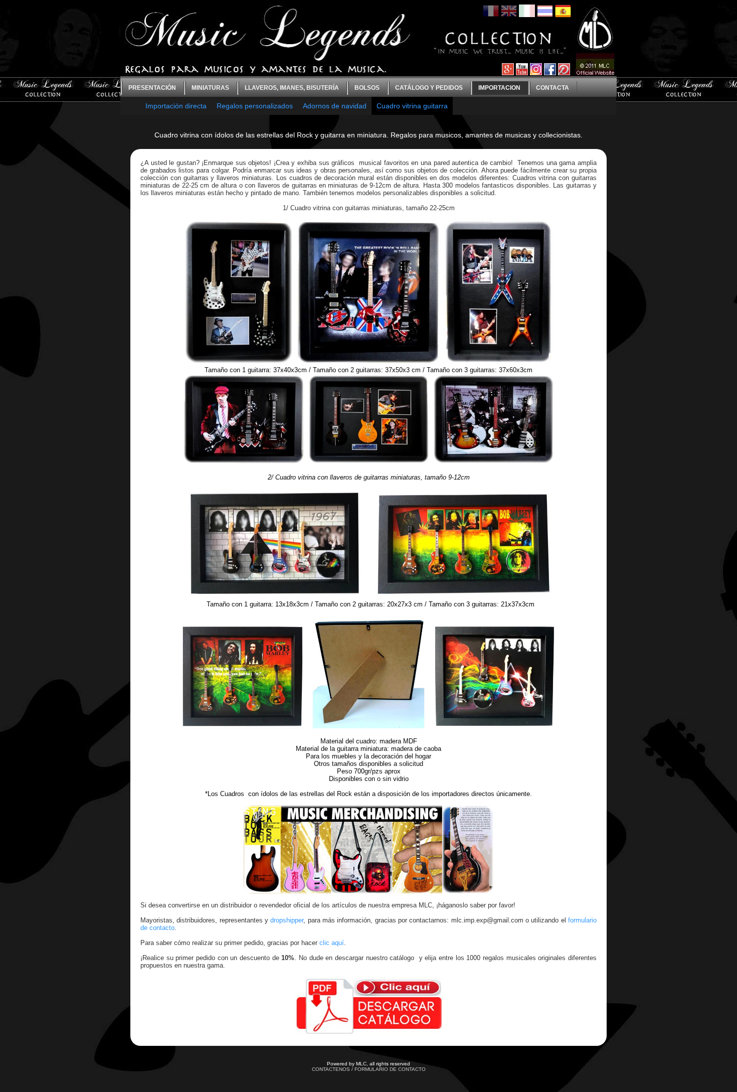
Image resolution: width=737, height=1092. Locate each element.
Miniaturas (210, 87)
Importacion (499, 87)
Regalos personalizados (255, 106)
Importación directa (176, 106)
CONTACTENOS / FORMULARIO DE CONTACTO (369, 1069)
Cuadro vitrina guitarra (412, 106)
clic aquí (331, 943)
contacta (552, 87)
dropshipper (286, 920)
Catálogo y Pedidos (429, 87)
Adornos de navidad (334, 106)
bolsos (367, 87)
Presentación (152, 87)
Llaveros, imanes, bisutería (292, 87)
